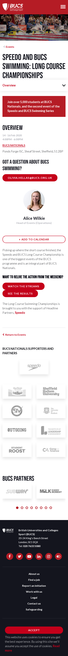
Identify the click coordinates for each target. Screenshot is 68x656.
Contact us (34, 603)
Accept (34, 630)
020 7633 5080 (31, 546)
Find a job (34, 579)
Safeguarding (34, 609)
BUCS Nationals (13, 145)
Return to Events (15, 334)
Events (10, 46)
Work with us (34, 591)
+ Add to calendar (34, 239)
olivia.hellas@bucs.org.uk (30, 177)
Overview (9, 85)
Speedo (20, 312)
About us (34, 573)
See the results (20, 293)
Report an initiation (34, 585)
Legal (34, 597)
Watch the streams (23, 286)
